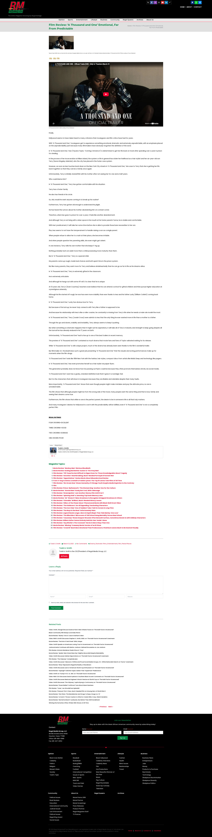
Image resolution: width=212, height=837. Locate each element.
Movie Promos (78, 800)
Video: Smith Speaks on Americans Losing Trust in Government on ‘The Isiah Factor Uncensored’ (81, 644)
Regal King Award (56, 817)
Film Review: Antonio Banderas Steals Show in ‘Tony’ (66, 650)
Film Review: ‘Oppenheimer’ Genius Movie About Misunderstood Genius (80, 478)
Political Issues (55, 797)
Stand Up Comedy (102, 786)
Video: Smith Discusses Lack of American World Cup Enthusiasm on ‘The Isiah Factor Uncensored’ (81, 668)
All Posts (64, 556)
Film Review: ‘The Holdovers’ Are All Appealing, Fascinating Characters (80, 505)
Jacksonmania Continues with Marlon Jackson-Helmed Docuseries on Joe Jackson (77, 647)
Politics (52, 764)
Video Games (78, 786)
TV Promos (77, 814)
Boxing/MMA (77, 764)
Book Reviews (54, 800)
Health (121, 761)
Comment (52, 575)
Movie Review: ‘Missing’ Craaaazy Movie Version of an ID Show (77, 525)
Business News (147, 758)
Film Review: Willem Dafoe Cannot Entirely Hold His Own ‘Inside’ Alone (80, 520)
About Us (149, 20)
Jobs (144, 764)
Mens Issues (123, 764)
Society (52, 772)
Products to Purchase (150, 769)
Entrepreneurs (147, 761)
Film (54, 486)
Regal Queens (128, 20)
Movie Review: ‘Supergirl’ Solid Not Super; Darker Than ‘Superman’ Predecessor (75, 671)
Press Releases (78, 806)
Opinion (62, 20)
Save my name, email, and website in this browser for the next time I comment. (72, 602)
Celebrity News (101, 764)
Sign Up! (122, 738)
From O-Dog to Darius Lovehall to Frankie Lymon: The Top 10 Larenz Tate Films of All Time (87, 481)
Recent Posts (58, 445)
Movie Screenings (79, 803)
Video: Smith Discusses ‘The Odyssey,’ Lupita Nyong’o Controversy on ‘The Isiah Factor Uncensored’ (82, 682)
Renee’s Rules (55, 769)
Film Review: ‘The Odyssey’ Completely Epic (63, 659)
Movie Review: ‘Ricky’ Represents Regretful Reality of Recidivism (70, 665)
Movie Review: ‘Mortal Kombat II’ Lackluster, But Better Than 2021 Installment (74, 700)
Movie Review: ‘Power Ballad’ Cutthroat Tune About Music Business (71, 685)
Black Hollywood (102, 758)
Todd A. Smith (63, 448)
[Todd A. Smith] (53, 450)
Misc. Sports (77, 778)
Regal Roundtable (102, 783)
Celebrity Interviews (103, 761)
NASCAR (76, 780)
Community (114, 20)
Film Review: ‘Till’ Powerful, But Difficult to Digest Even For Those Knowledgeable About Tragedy (90, 473)
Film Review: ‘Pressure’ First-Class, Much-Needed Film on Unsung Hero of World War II (77, 691)
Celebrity (53, 761)
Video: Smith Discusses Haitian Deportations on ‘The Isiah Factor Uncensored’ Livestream (79, 656)
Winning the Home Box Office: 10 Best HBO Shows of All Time (69, 703)
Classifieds (157, 831)
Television (99, 789)
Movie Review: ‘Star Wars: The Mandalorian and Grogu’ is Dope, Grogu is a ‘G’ (74, 694)
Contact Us (147, 831)
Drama (92, 544)
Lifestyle (94, 20)
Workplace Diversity (149, 780)
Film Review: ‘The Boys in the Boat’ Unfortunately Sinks (74, 510)
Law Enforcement (56, 812)
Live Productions (102, 769)
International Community (59, 806)
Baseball (76, 758)
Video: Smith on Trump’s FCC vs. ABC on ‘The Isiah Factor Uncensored (72, 674)
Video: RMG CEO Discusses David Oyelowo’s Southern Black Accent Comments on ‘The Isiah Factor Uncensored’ (86, 677)
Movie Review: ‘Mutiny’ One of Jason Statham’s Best (66, 636)
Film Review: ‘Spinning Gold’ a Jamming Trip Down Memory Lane (78, 496)
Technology (146, 775)
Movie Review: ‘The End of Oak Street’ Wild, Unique (65, 641)
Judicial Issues (55, 809)
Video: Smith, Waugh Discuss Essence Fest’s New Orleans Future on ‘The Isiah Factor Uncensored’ (81, 630)
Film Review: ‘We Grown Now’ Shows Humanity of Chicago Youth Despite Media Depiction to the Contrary (93, 483)
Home (129, 26)
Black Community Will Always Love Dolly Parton (64, 633)
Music (98, 777)
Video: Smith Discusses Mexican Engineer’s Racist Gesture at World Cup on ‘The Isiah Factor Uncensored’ (84, 679)
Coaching (76, 766)
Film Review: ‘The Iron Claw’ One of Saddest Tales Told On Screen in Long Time (83, 508)
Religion (52, 766)
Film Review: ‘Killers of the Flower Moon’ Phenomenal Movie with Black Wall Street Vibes (87, 503)
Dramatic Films (101, 544)
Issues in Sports (78, 775)
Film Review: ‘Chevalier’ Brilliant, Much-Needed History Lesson (77, 500)
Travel (121, 769)
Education (53, 803)
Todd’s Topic (54, 775)
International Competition (82, 772)
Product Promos (78, 809)
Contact (52, 727)
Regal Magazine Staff (81, 812)
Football (76, 769)
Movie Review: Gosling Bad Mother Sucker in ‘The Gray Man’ (76, 471)
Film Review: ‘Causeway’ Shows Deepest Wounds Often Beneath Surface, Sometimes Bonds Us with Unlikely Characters (99, 518)
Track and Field (78, 783)
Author (51, 445)
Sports (70, 20)
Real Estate (146, 772)
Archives (140, 20)
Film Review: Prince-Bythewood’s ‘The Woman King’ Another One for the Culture (84, 488)
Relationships (124, 766)
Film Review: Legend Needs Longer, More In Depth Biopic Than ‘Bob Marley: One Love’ (86, 513)
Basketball (76, 761)
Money (144, 766)
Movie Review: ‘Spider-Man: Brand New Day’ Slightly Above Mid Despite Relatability (76, 653)
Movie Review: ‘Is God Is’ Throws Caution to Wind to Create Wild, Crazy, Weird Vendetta (78, 697)
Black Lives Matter (56, 758)
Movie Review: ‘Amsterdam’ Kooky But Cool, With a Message (76, 491)
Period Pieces (126, 544)
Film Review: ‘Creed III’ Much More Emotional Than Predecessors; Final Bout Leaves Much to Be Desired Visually (95, 528)
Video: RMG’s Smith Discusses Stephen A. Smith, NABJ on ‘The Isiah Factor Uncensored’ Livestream (82, 638)
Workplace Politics (149, 783)
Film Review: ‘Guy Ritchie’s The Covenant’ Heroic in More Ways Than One (81, 523)
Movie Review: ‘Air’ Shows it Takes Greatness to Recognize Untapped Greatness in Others (87, 498)
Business (103, 20)
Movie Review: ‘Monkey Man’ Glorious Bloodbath (71, 468)
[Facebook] (52, 456)
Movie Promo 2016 (79, 797)
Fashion (122, 758)
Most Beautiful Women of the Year (105, 773)
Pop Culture (100, 780)
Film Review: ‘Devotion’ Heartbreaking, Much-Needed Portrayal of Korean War (83, 476)
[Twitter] (54, 456)
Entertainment (82, 20)
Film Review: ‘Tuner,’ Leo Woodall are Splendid (64, 688)
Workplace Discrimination (151, 778)
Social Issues (54, 820)
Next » (110, 707)
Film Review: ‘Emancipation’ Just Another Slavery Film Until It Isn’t (78, 493)
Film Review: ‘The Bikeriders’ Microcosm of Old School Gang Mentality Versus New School (87, 515)
